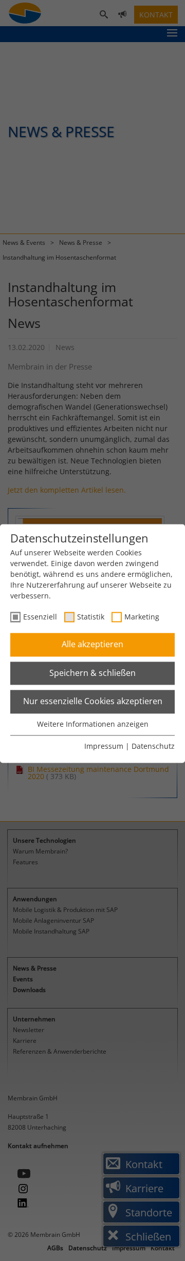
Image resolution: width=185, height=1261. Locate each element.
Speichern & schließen (92, 672)
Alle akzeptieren (92, 644)
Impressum (103, 746)
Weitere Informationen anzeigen (93, 724)
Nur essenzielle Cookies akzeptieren (92, 701)
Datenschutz (153, 746)
